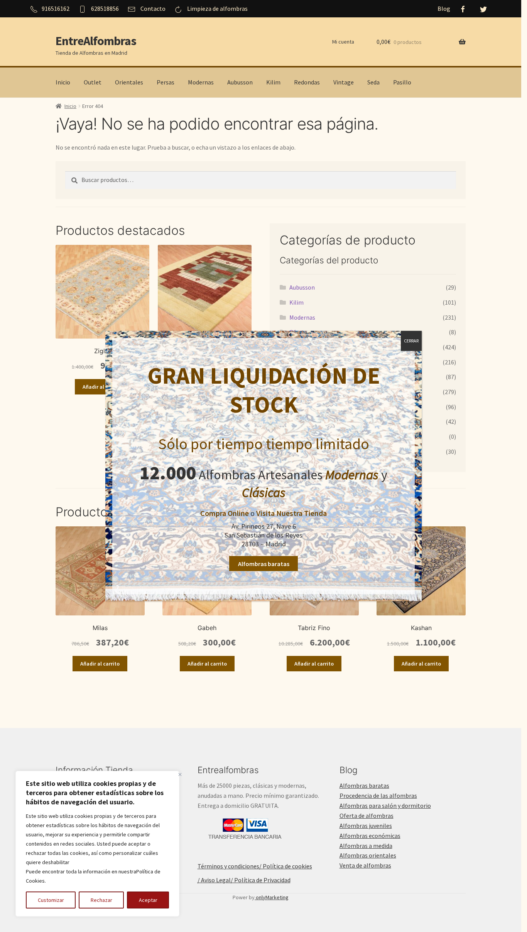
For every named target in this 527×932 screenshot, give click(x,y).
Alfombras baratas (263, 564)
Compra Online (224, 513)
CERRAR (411, 341)
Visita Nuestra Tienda (291, 513)
